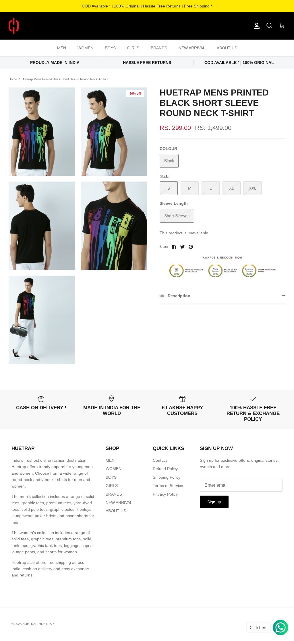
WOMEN (85, 48)
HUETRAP (29, 624)
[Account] (255, 25)
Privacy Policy (165, 494)
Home (13, 79)
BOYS (110, 48)
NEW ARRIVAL (192, 48)
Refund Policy (165, 468)
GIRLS (133, 48)
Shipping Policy (166, 477)
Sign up (214, 502)
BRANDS (159, 48)
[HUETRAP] (44, 26)
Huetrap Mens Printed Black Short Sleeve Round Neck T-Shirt (65, 79)
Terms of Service (168, 485)
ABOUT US (227, 48)
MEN (61, 48)
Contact (160, 460)
